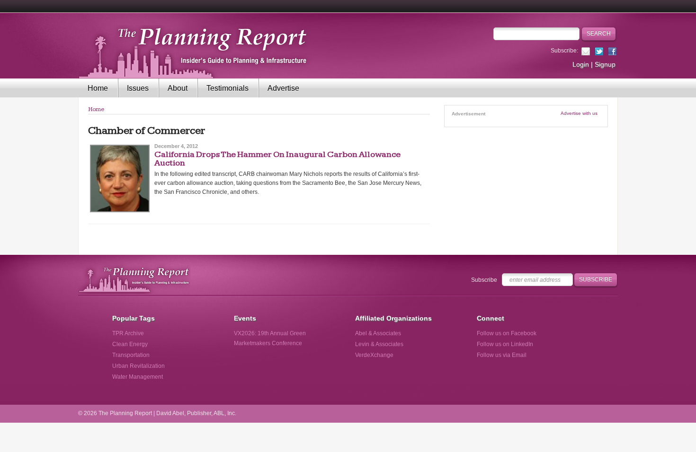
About (177, 88)
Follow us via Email (501, 355)
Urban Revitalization (138, 366)
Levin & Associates (379, 344)
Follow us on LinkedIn (505, 344)
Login (580, 64)
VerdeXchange (374, 355)
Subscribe (484, 280)
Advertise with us (579, 113)
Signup (605, 64)
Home (98, 88)
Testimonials (227, 88)
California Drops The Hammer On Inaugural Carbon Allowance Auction (277, 158)
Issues (138, 88)
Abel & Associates (378, 333)
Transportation (131, 355)
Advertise (283, 88)
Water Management (137, 377)
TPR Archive (128, 333)
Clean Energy (130, 344)
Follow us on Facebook (506, 333)
